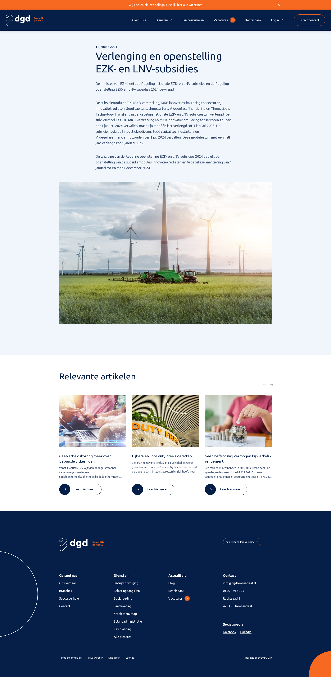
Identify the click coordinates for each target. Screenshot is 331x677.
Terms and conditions (70, 657)
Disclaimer (114, 657)
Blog (171, 583)
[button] (265, 385)
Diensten (162, 20)
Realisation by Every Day (258, 657)
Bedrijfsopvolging (126, 583)
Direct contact (309, 20)
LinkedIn (246, 632)
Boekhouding (123, 598)
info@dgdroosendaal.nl (239, 583)
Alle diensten (123, 636)
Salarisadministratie (128, 621)
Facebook (229, 632)
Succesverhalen (193, 20)
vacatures (195, 5)
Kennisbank (253, 20)
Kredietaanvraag (125, 613)
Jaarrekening (123, 606)
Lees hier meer (85, 489)
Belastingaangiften (127, 590)
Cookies (129, 657)
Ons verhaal (67, 583)
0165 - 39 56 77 (233, 590)
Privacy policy (95, 657)
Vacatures (223, 20)
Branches (65, 590)
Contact (64, 606)
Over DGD (139, 20)
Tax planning (123, 629)
